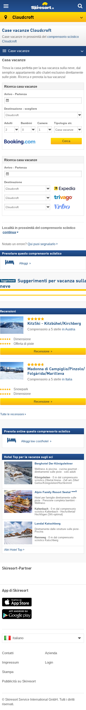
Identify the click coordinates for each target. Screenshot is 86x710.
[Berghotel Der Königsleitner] (12, 472)
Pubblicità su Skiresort (19, 681)
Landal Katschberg (48, 523)
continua (9, 232)
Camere (42, 123)
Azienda (51, 653)
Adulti (8, 123)
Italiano (18, 638)
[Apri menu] (6, 6)
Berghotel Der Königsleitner (54, 463)
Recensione (42, 351)
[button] (19, 142)
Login (49, 662)
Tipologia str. (63, 123)
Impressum (10, 662)
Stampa (7, 672)
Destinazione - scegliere (20, 108)
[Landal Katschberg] (12, 532)
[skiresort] (43, 6)
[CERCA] (80, 6)
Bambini (26, 123)
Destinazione (13, 182)
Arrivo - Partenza (15, 94)
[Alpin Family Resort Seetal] (12, 501)
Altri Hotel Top (13, 549)
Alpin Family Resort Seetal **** (56, 492)
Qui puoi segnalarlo (41, 244)
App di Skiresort (15, 591)
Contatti (8, 653)
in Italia (67, 379)
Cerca (66, 141)
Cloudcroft (22, 17)
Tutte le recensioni (12, 414)
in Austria (68, 329)
